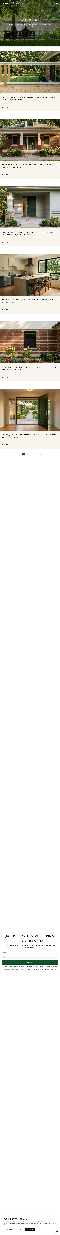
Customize (20, 1229)
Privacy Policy (52, 969)
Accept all (30, 1229)
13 (36, 454)
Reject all (9, 1229)
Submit (30, 962)
